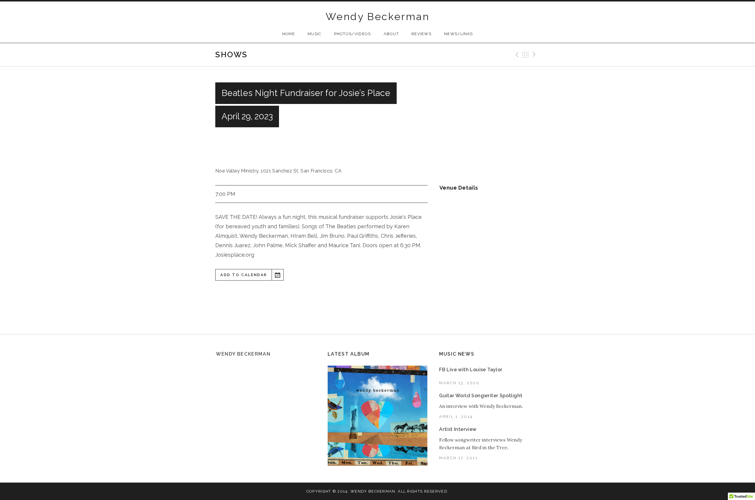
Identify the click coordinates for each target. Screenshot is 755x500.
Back (525, 54)
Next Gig (535, 54)
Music (314, 34)
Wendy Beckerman (377, 16)
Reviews (421, 34)
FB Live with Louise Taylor (470, 369)
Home (288, 34)
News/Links (458, 34)
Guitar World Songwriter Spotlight (480, 395)
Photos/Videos (352, 34)
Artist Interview (457, 429)
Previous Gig (516, 54)
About (391, 34)
